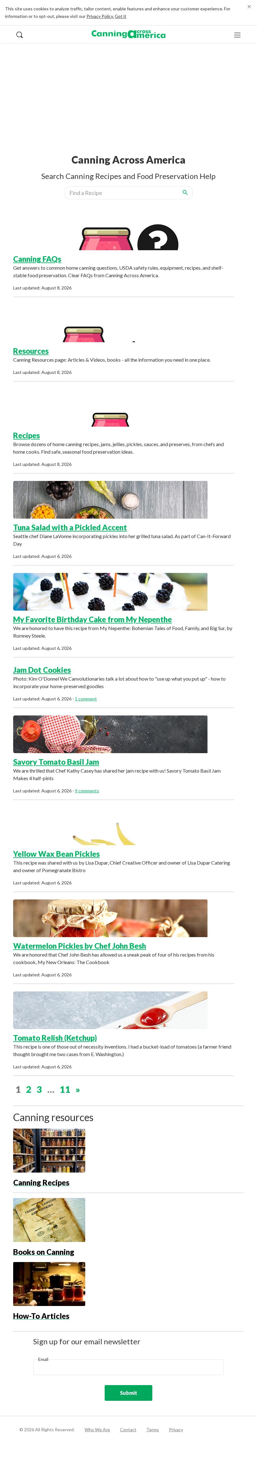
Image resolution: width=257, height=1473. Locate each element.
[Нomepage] (128, 34)
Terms (152, 1429)
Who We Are (97, 1429)
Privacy (176, 1429)
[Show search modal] (23, 34)
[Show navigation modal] (237, 34)
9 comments (87, 790)
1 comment (86, 698)
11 (65, 1089)
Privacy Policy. (100, 16)
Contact (128, 1429)
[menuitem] (23, 34)
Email (43, 1359)
